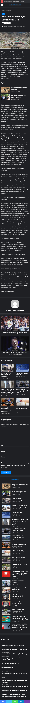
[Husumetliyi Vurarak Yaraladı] (22, 368)
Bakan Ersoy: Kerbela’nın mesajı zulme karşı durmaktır (19, 603)
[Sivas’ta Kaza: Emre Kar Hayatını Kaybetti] (6, 612)
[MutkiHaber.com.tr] (15, 5)
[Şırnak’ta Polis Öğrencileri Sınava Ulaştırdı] (5, 97)
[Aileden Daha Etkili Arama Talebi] (6, 567)
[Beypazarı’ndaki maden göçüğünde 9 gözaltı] (22, 384)
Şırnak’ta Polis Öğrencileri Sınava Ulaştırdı (19, 492)
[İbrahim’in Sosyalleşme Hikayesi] (6, 583)
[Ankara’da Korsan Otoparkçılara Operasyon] (7, 368)
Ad (2, 445)
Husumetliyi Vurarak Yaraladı (22, 373)
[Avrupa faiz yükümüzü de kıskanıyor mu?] (6, 590)
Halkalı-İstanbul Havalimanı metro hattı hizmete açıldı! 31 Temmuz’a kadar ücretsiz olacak (20, 574)
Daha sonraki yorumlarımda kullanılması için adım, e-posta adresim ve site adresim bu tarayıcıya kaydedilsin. (15, 465)
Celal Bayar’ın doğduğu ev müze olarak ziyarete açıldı (20, 506)
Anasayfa (5, 10)
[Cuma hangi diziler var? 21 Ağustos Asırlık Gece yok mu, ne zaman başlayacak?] (6, 619)
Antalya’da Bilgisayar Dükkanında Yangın (18, 595)
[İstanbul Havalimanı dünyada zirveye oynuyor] (6, 538)
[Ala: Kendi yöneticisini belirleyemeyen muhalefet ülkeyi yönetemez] (7, 402)
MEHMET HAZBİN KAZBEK (10, 26)
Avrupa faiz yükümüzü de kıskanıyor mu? (19, 588)
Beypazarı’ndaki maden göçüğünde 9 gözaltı (22, 391)
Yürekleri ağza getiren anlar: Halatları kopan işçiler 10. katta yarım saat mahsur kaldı (7, 392)
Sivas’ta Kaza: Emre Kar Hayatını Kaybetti (18, 610)
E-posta (3, 451)
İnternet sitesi (4, 457)
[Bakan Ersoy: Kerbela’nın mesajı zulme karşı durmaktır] (6, 604)
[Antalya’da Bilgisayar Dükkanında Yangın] (6, 597)
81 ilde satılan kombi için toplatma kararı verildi (22, 408)
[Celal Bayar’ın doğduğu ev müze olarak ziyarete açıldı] (6, 508)
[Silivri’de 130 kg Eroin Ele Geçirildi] (6, 560)
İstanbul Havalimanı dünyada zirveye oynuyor (19, 536)
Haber (9, 10)
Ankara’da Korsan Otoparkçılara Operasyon (14, 1)
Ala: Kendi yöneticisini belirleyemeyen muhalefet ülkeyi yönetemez (7, 409)
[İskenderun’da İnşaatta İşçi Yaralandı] (5, 90)
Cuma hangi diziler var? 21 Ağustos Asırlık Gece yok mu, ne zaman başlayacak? (20, 618)
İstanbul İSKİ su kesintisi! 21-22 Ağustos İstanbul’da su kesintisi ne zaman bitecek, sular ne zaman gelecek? (20, 626)
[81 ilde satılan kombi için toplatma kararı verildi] (22, 402)
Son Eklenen (15, 479)
